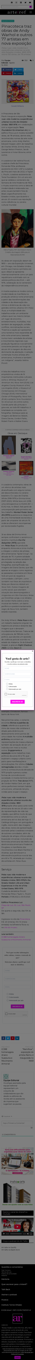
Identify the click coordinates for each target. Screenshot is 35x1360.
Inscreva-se (17, 702)
